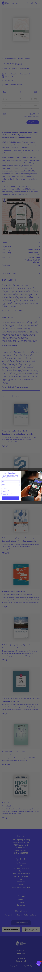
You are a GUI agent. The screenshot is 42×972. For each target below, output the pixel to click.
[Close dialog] (39, 472)
